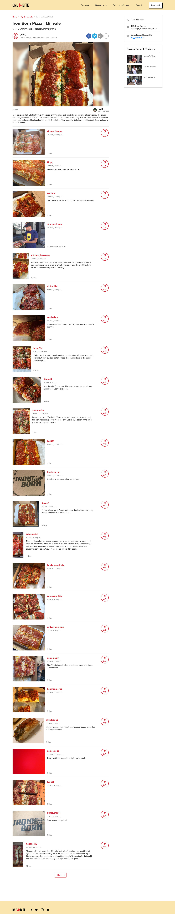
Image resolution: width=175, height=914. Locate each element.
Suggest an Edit (137, 37)
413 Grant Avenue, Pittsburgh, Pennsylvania (36, 28)
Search (139, 5)
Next (59, 875)
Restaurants (101, 5)
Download (155, 5)
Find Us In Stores (121, 5)
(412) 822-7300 (137, 19)
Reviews (85, 5)
